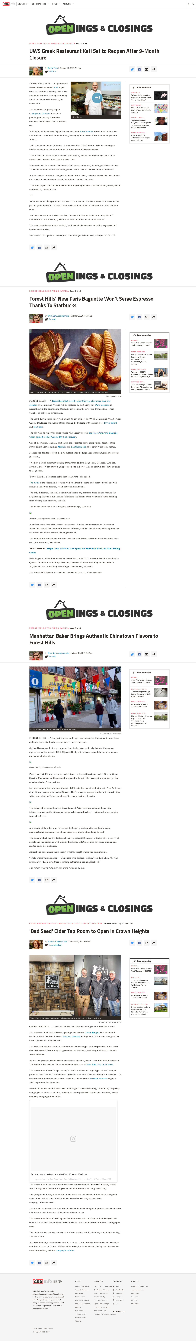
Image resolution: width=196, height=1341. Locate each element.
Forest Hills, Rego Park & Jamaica (49, 291)
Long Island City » (139, 689)
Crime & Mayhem (81, 1290)
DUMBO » (134, 340)
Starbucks (38, 426)
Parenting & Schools (82, 1303)
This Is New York (100, 1310)
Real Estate (79, 1310)
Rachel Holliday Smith (57, 941)
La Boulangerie (78, 446)
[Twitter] (114, 1286)
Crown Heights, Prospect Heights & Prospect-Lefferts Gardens (65, 923)
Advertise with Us (137, 1290)
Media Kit (134, 1303)
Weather (78, 1321)
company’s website (65, 1250)
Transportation (80, 1314)
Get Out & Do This (100, 1300)
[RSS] (113, 1303)
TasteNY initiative (98, 1078)
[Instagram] (113, 1300)
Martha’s (62, 446)
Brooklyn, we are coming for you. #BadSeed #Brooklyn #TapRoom (59, 1174)
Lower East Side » (138, 702)
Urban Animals (80, 1317)
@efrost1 (52, 71)
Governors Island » (139, 1004)
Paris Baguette (102, 404)
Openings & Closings (101, 1303)
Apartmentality (99, 1296)
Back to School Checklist (103, 1286)
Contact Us (135, 1293)
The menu (34, 482)
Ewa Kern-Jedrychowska (58, 315)
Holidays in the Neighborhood (105, 1314)
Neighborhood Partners (139, 1286)
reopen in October (40, 113)
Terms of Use (37, 1328)
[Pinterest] (113, 1293)
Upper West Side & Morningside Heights (52, 43)
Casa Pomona (86, 131)
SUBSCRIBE (121, 1311)
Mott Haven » (137, 105)
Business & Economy (112, 923)
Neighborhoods (39, 4)
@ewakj (51, 319)
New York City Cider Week (99, 1064)
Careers (134, 1300)
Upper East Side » (138, 369)
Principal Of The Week (102, 1307)
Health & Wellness (82, 1300)
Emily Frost (53, 68)
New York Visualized (101, 1293)
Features (67, 4)
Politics (78, 1307)
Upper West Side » (138, 133)
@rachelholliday (55, 944)
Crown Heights (92, 1032)
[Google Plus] (113, 1296)
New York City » (138, 382)
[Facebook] (113, 1290)
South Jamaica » (138, 118)
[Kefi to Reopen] (96, 98)
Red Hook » (136, 978)
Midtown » (135, 92)
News (54, 4)
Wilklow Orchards (72, 1036)
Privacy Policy (48, 1328)
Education (79, 1293)
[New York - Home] (9, 4)
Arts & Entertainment (83, 1286)
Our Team (135, 1296)
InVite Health (110, 422)
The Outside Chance (101, 1290)
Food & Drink (81, 43)
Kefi (56, 87)
